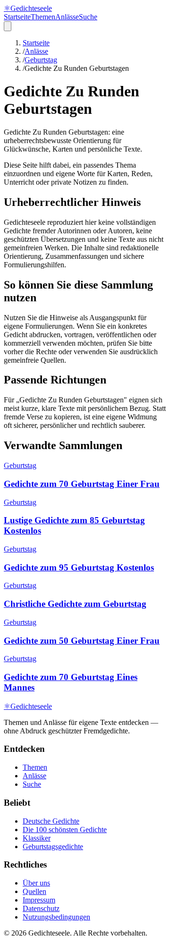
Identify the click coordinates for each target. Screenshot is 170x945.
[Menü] (7, 26)
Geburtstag (41, 60)
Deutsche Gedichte (51, 821)
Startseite (17, 17)
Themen (43, 17)
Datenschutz (41, 908)
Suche (88, 17)
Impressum (39, 900)
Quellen (34, 891)
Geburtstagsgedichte (53, 847)
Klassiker (37, 838)
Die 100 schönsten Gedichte (65, 830)
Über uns (36, 883)
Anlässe (67, 17)
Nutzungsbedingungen (56, 917)
